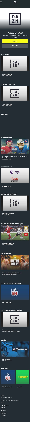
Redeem (3, 410)
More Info (15, 46)
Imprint (3, 403)
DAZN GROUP (5, 405)
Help (2, 395)
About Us (3, 413)
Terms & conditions (6, 398)
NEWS (3, 408)
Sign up (15, 41)
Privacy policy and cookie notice (10, 400)
